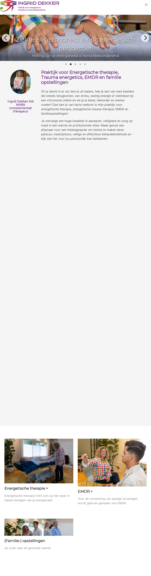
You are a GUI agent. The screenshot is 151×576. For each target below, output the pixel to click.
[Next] (145, 38)
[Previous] (6, 38)
